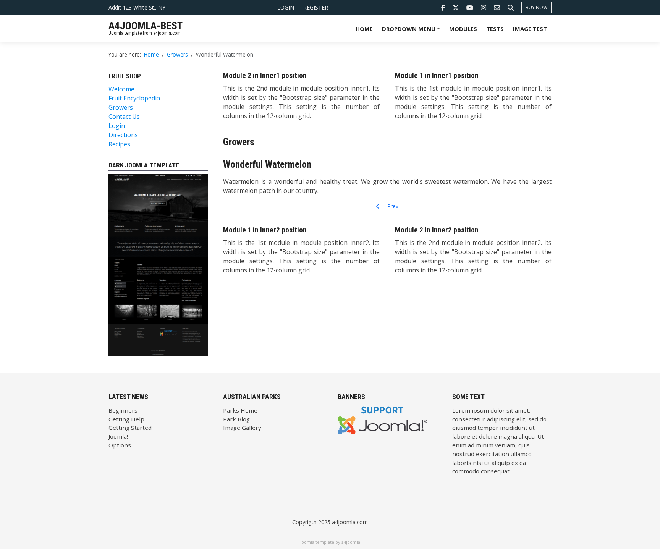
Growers (120, 107)
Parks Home (240, 410)
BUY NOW (536, 7)
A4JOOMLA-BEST (145, 26)
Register (315, 7)
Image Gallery (242, 427)
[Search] (511, 7)
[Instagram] (483, 7)
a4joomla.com (350, 522)
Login (285, 7)
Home (364, 28)
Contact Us (124, 116)
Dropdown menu (412, 31)
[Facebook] (443, 7)
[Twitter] (456, 7)
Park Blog (236, 419)
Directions (123, 135)
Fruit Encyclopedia (134, 98)
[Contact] (497, 7)
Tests (495, 28)
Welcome (121, 89)
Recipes (119, 144)
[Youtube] (469, 7)
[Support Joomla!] (382, 419)
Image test (530, 28)
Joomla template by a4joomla (330, 542)
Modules (463, 28)
